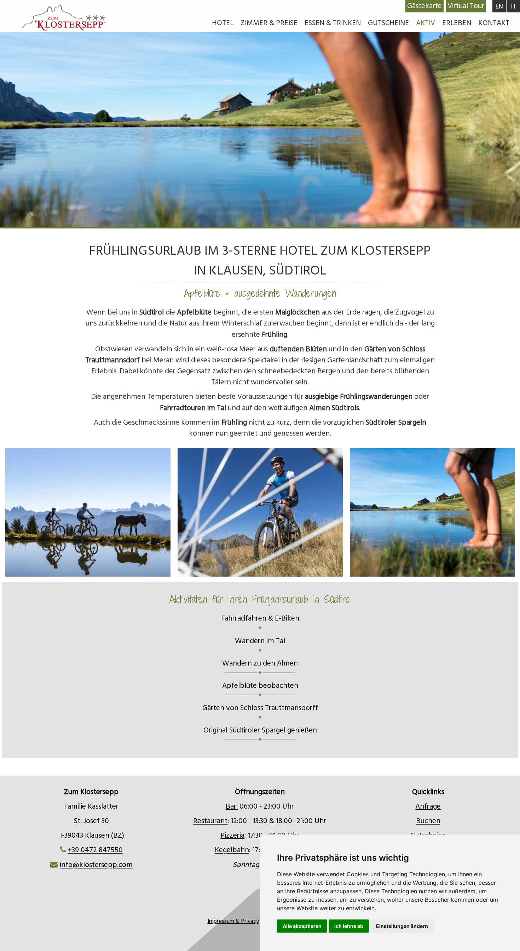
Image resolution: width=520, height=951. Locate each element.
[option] (260, 163)
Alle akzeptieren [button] (302, 926)
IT (513, 6)
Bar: (232, 806)
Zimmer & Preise (269, 23)
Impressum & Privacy (233, 921)
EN (499, 6)
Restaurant (210, 821)
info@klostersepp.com (96, 865)
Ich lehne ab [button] (348, 926)
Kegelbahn (232, 850)
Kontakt (493, 23)
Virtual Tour (465, 6)
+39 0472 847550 (95, 850)
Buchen (428, 821)
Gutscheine (388, 23)
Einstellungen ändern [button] (402, 926)
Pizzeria (232, 835)
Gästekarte (424, 6)
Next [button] (453, 508)
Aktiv (425, 23)
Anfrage (428, 806)
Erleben (456, 23)
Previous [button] (66, 508)
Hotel (222, 23)
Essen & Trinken (333, 23)
